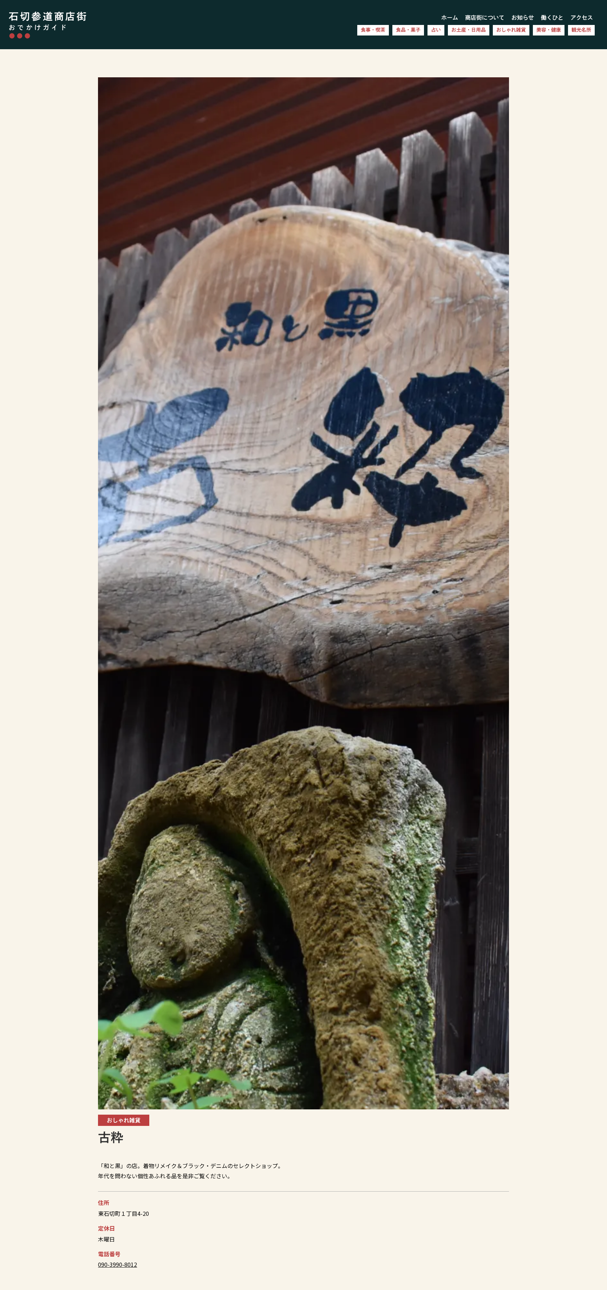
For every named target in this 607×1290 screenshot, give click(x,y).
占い (436, 29)
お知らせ (522, 17)
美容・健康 (548, 29)
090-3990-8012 (117, 1264)
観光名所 (581, 29)
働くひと (552, 17)
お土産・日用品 (468, 29)
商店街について (484, 17)
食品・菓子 (408, 29)
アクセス (581, 17)
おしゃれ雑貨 (511, 29)
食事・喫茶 (373, 29)
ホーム (449, 17)
